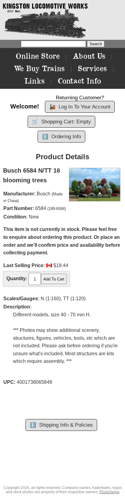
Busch (43, 193)
